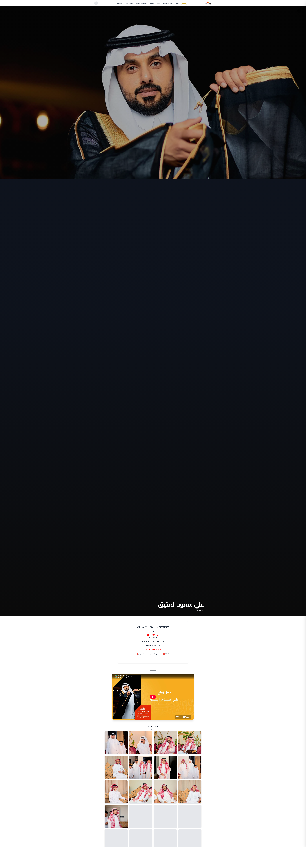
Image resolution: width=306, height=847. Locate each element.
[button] (189, 742)
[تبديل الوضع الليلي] (96, 3)
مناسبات (152, 3)
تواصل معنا (119, 3)
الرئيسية (184, 3)
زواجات (177, 3)
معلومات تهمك (129, 3)
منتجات (158, 3)
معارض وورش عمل (168, 3)
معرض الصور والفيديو (141, 3)
